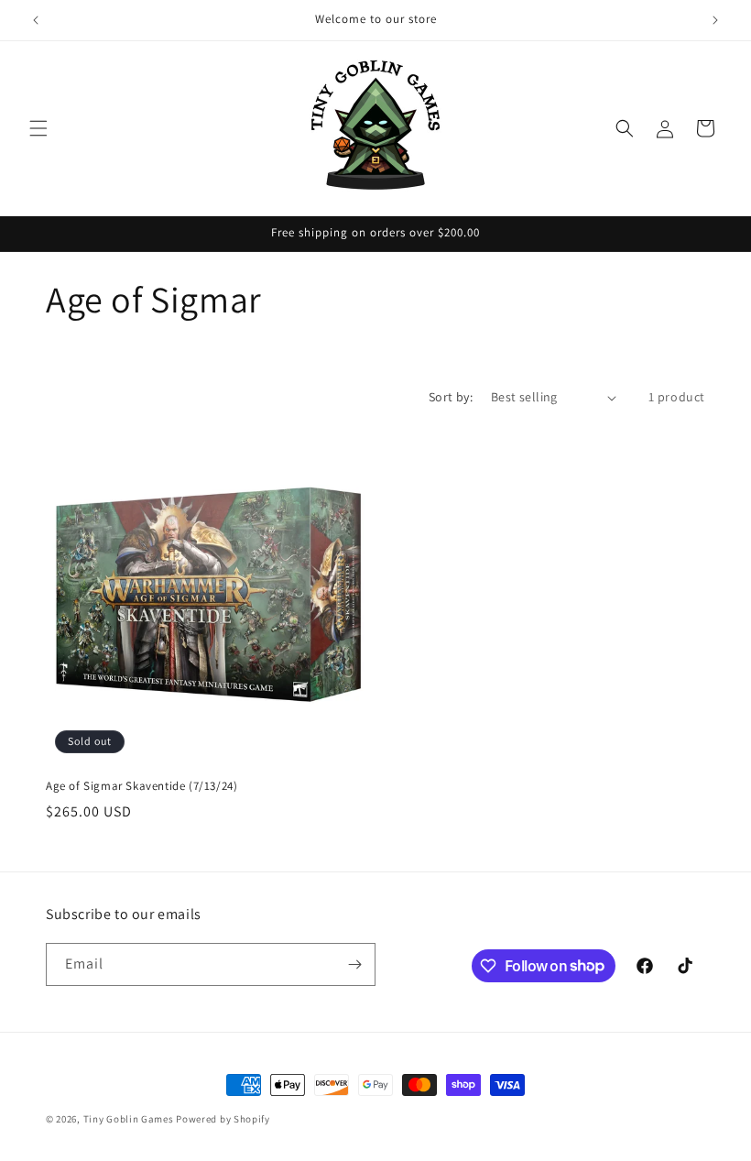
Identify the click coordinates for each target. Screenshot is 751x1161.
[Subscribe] (354, 964)
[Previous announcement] (36, 20)
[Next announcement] (715, 20)
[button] (38, 128)
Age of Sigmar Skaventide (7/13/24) (141, 786)
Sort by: (451, 397)
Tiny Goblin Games (128, 1118)
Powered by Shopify (223, 1118)
